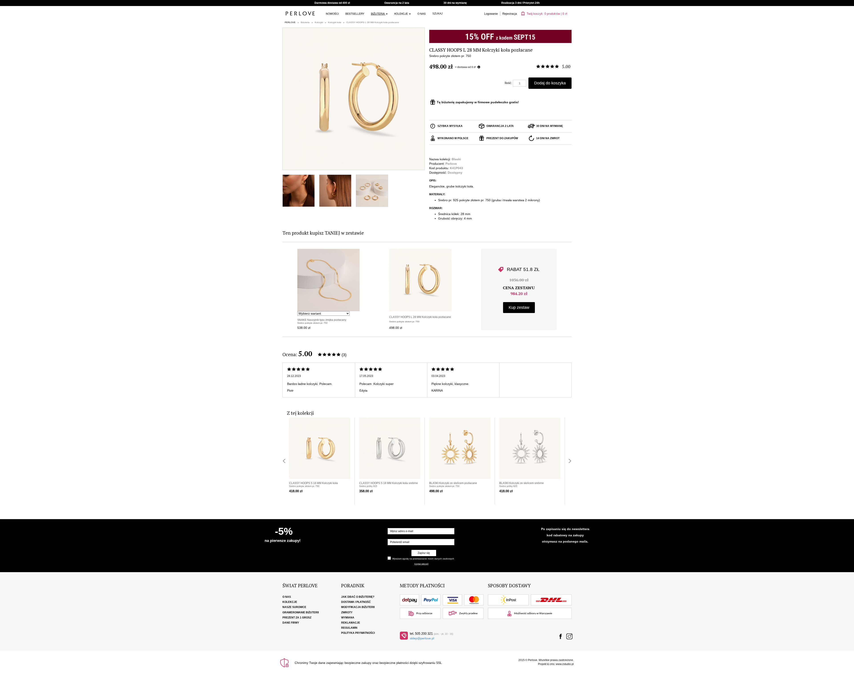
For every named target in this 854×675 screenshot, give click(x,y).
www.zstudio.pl (565, 664)
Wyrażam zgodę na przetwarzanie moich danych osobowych (423, 558)
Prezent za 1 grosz (296, 617)
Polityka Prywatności (358, 632)
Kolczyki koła (334, 22)
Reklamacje (350, 622)
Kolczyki (319, 22)
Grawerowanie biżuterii (300, 612)
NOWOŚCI (332, 13)
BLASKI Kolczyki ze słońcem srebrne (521, 483)
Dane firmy (290, 622)
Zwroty (346, 612)
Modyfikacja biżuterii (358, 607)
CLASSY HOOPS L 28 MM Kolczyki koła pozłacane (372, 22)
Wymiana (347, 617)
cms (552, 664)
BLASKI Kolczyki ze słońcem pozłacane (453, 483)
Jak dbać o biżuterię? (357, 596)
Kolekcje (401, 13)
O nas (421, 13)
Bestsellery (354, 13)
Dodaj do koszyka (550, 83)
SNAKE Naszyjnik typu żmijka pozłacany (321, 319)
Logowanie (491, 13)
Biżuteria (378, 13)
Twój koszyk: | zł (546, 13)
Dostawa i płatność (356, 602)
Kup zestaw (519, 307)
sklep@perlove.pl (422, 638)
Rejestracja (509, 13)
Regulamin (349, 627)
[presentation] (284, 461)
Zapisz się (424, 553)
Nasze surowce (294, 607)
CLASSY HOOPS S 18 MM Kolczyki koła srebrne (388, 483)
